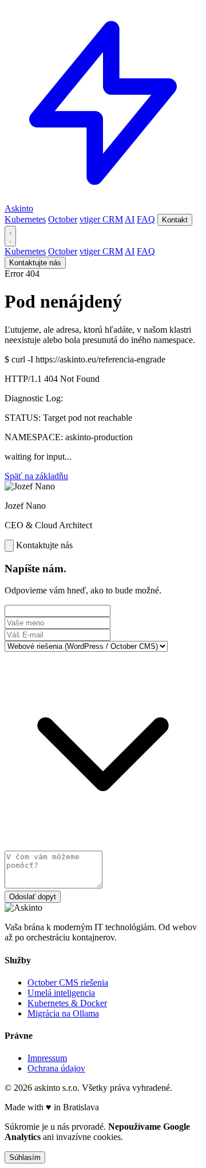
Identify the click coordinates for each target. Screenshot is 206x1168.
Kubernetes (25, 219)
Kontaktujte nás (35, 262)
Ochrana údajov (56, 1068)
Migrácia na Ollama (63, 1013)
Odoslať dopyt (32, 896)
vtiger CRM (101, 219)
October (62, 219)
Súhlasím (25, 1157)
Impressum (47, 1058)
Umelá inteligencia (61, 993)
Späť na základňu (36, 476)
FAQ (146, 219)
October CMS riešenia (67, 982)
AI (129, 219)
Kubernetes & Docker (67, 1003)
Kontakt (175, 220)
